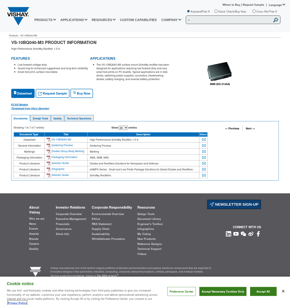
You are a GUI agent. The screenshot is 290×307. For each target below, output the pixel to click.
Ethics (96, 219)
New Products (146, 239)
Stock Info (62, 234)
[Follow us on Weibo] (250, 233)
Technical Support (149, 249)
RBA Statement (101, 224)
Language (275, 5)
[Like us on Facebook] (258, 233)
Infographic (58, 169)
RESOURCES (102, 20)
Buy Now (83, 93)
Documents (21, 118)
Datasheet (24, 93)
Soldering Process (62, 145)
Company (169, 20)
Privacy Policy (17, 303)
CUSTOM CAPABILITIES (138, 20)
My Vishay (144, 234)
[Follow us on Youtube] (236, 233)
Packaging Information (64, 157)
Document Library (149, 219)
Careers (34, 244)
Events (33, 229)
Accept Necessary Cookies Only (223, 291)
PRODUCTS (43, 20)
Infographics (145, 229)
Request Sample (54, 93)
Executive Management (71, 219)
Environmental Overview (108, 214)
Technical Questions (79, 118)
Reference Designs (149, 244)
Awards (34, 234)
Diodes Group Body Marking (67, 151)
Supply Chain (101, 229)
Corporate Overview (69, 214)
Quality (57, 118)
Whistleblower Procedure (108, 239)
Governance (64, 229)
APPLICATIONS (72, 20)
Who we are (36, 219)
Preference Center (181, 291)
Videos (141, 254)
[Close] (283, 291)
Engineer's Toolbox (150, 224)
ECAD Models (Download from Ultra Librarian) (30, 106)
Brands (33, 239)
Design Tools (40, 118)
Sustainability (101, 234)
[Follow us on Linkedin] (228, 233)
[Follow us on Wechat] (243, 233)
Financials (62, 224)
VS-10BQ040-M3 (61, 139)
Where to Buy (231, 4)
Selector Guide (60, 163)
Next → (250, 128)
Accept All (263, 291)
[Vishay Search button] (276, 20)
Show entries (124, 127)
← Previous (232, 128)
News (32, 224)
